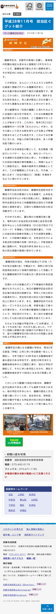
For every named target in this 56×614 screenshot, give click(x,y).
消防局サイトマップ (34, 535)
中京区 (12, 500)
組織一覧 (31, 558)
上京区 (21, 495)
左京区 (32, 495)
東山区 (23, 500)
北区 (11, 495)
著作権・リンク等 (12, 535)
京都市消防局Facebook (15, 595)
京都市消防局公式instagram (17, 590)
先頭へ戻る (47, 609)
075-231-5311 (17, 554)
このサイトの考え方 (13, 529)
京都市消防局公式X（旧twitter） (19, 585)
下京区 (12, 505)
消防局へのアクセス (13, 558)
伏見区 (23, 510)
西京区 (12, 510)
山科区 (34, 500)
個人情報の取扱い (35, 529)
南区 (22, 505)
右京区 (32, 505)
